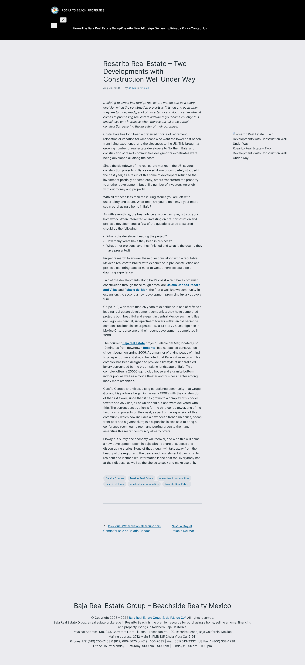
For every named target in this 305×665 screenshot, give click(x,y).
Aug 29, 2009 (111, 88)
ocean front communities (174, 478)
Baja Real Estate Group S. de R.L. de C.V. (157, 618)
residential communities (144, 484)
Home (77, 28)
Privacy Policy (180, 28)
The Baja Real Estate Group (101, 28)
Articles (144, 88)
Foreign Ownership (156, 28)
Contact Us (199, 28)
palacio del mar (114, 484)
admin (132, 88)
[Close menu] (63, 20)
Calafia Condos (114, 478)
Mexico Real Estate (141, 478)
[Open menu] (54, 25)
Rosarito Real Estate (177, 484)
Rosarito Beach (132, 28)
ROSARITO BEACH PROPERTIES (83, 10)
